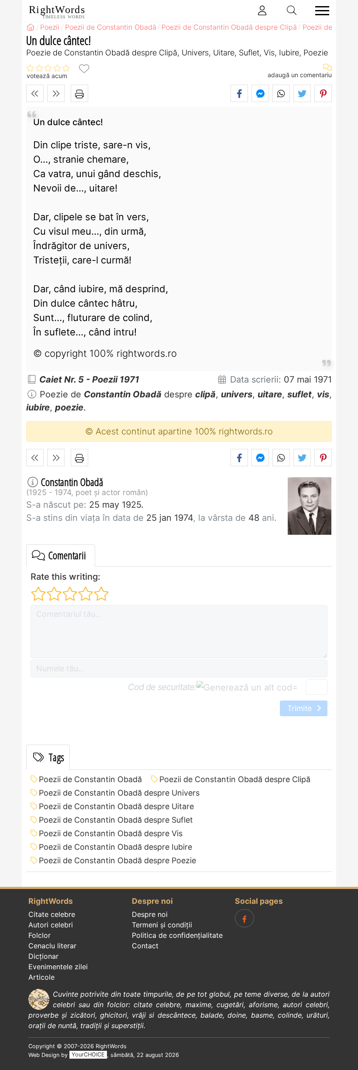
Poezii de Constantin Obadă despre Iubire (115, 846)
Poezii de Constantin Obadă (90, 779)
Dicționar (43, 956)
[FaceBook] (244, 918)
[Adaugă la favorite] (83, 68)
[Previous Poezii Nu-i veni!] (35, 93)
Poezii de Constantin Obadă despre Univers (119, 792)
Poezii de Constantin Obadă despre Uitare (116, 806)
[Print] (79, 93)
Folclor (39, 935)
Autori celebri (50, 924)
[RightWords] (30, 27)
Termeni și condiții (162, 924)
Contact (145, 945)
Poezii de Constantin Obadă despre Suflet (116, 819)
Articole (41, 977)
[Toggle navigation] (319, 10)
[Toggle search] (292, 10)
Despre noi (150, 914)
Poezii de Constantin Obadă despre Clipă (234, 779)
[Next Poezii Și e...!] (56, 93)
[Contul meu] (262, 10)
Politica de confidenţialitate (177, 935)
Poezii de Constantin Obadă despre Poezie (117, 860)
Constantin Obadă (72, 482)
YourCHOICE (88, 1055)
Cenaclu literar (52, 945)
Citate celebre (51, 914)
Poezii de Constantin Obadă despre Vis (110, 833)
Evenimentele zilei (58, 966)
